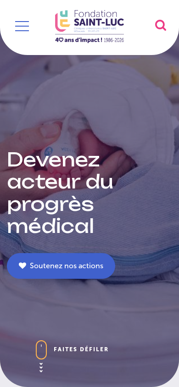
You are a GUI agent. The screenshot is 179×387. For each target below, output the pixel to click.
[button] (160, 25)
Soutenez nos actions (64, 265)
